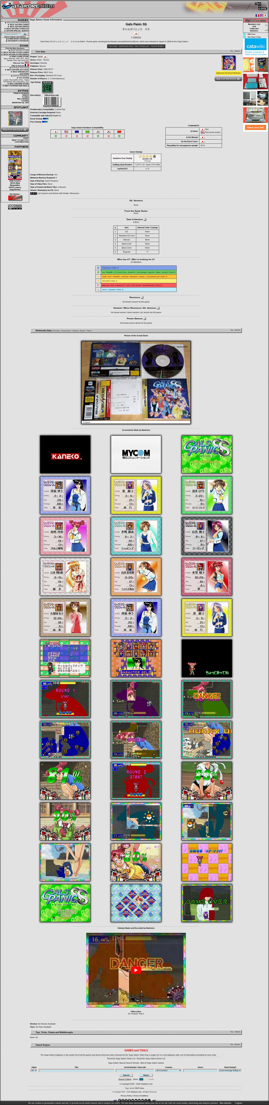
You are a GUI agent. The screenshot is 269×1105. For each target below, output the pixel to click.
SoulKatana (106, 268)
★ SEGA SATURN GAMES (18, 25)
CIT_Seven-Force (120, 272)
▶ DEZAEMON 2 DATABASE (17, 41)
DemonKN (106, 281)
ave (103, 272)
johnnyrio (125, 276)
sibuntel (165, 272)
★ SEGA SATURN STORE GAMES (15, 52)
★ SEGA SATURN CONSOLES (16, 29)
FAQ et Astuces (18, 66)
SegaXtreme (15, 190)
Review (82, 331)
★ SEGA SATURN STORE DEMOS (15, 54)
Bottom (237, 51)
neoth (128, 285)
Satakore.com (147, 1084)
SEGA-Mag (15, 183)
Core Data (113, 46)
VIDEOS (25, 95)
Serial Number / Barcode (135, 1067)
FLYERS (25, 97)
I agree (238, 1103)
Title (76, 1067)
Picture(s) (56, 331)
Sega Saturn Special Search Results (123, 1063)
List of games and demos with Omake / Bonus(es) (58, 193)
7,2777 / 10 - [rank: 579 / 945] (147, 165)
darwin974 (131, 272)
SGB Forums (15, 181)
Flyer (88, 331)
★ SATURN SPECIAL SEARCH (16, 31)
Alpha (34, 1067)
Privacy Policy (126, 1096)
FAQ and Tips (19, 63)
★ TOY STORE (23, 78)
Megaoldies (15, 185)
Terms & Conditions (140, 1096)
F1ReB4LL (117, 276)
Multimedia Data (126, 46)
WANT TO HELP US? (20, 140)
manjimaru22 (120, 285)
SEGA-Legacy (15, 187)
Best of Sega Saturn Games (152, 1063)
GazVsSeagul (142, 272)
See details (225, 1103)
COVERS (25, 101)
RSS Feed (251, 34)
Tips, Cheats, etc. (142, 46)
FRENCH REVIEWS (21, 93)
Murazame (133, 276)
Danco (104, 289)
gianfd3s (151, 272)
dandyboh (112, 289)
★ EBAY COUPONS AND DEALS (15, 86)
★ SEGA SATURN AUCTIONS (17, 70)
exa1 (109, 276)
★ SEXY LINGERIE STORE (18, 84)
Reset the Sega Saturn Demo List (151, 1059)
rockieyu (142, 276)
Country (168, 1067)
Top (231, 51)
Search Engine (157, 46)
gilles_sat (105, 285)
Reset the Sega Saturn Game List (121, 1059)
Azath (104, 276)
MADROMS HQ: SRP (20, 103)
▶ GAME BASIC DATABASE (17, 39)
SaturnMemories (148, 285)
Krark (112, 285)
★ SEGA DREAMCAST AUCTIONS (20, 73)
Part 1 (141, 1014)
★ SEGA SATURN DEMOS (18, 27)
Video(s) (75, 331)
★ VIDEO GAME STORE (19, 56)
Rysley (158, 272)
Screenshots (65, 331)
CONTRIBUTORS (22, 142)
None (58, 112)
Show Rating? (230, 1067)
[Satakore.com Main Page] (35, 9)
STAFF (26, 138)
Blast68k (109, 272)
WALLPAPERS (23, 99)
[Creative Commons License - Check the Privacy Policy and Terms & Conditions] (15, 207)
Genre (200, 1067)
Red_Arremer (136, 285)
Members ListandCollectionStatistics (254, 27)
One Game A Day (254, 37)
